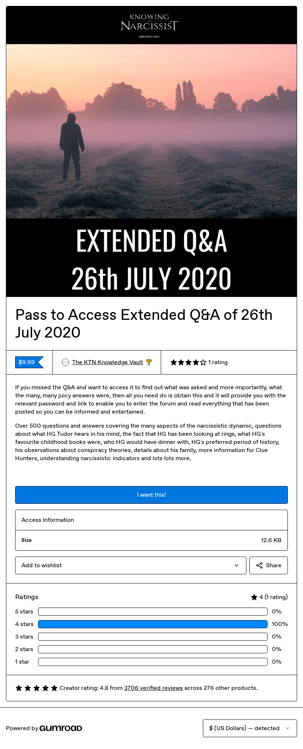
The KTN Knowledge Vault (112, 362)
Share (274, 565)
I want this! (151, 494)
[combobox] (130, 565)
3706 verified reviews (153, 687)
